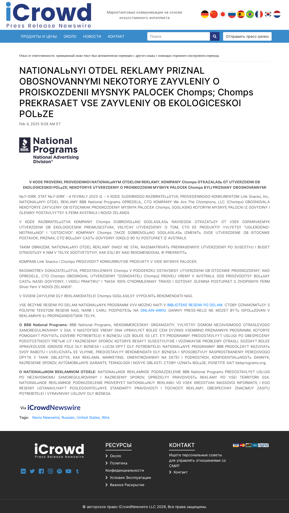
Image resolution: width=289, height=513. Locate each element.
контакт (116, 36)
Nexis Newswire (46, 417)
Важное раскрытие (127, 484)
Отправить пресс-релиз (247, 36)
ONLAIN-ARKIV (153, 310)
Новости (92, 36)
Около (70, 36)
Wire (106, 417)
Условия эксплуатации (130, 477)
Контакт (181, 472)
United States (88, 417)
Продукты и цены (39, 36)
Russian (68, 417)
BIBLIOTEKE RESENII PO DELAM (195, 305)
